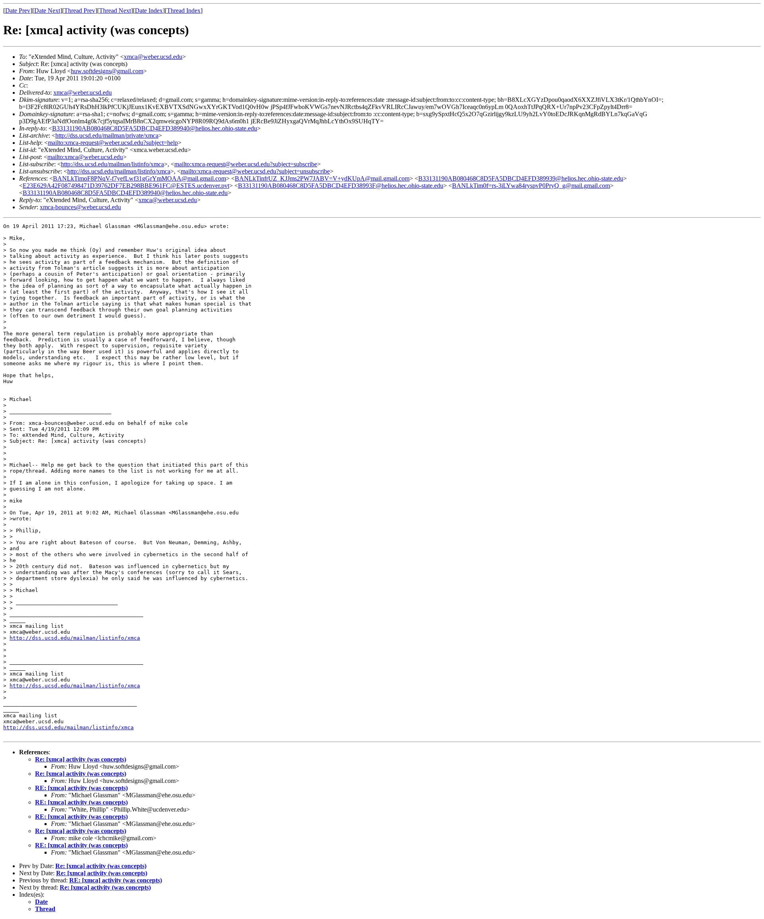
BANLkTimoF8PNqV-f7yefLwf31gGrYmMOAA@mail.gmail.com (139, 178)
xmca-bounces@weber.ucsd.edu (80, 207)
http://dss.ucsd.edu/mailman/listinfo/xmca (112, 164)
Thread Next (115, 10)
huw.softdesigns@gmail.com (107, 71)
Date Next (47, 10)
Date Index (149, 10)
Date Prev (17, 10)
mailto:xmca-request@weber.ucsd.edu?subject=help (113, 142)
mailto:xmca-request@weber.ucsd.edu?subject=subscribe (245, 164)
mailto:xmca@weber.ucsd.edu (85, 157)
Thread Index (184, 10)
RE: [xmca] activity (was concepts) (81, 788)
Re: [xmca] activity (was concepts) (80, 759)
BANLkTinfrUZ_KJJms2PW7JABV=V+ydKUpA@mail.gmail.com (322, 178)
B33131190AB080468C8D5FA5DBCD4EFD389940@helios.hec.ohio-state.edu (154, 128)
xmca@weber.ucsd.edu (153, 56)
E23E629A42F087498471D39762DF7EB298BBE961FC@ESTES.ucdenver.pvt (126, 185)
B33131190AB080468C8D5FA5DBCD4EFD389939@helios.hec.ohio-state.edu (520, 178)
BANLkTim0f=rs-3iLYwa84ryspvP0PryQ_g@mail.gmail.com (531, 185)
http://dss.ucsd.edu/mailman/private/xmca (106, 135)
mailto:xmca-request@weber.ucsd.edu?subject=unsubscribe (255, 171)
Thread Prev (79, 10)
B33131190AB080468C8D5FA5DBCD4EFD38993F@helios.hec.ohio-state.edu (340, 185)
